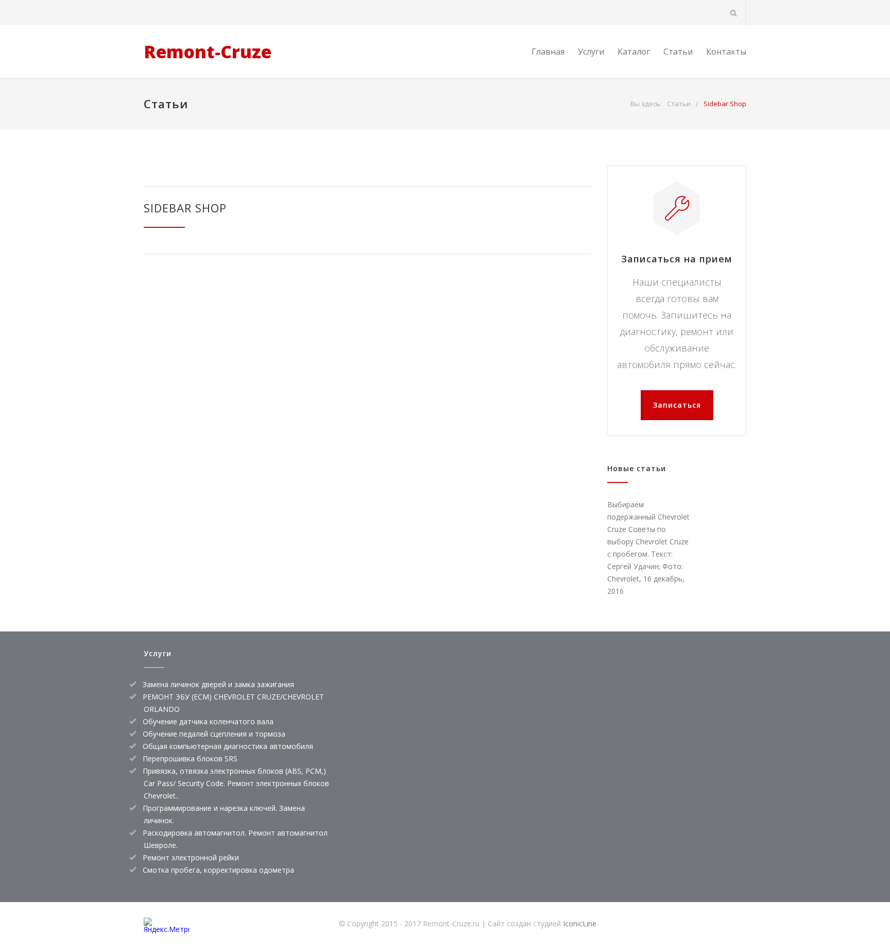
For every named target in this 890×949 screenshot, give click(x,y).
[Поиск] (733, 12)
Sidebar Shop (185, 207)
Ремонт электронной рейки (191, 857)
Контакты (726, 51)
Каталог (634, 51)
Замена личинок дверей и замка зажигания (218, 684)
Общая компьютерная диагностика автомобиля (228, 746)
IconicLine (579, 923)
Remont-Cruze (207, 51)
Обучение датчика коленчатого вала (208, 721)
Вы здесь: (646, 103)
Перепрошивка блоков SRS (190, 758)
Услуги (591, 51)
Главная (548, 51)
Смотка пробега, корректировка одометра (218, 870)
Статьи (678, 51)
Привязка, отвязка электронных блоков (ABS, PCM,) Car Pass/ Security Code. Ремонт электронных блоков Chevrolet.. (236, 783)
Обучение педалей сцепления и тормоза (214, 734)
